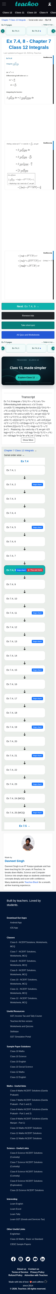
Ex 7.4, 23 (24, 784)
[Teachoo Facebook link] (13, 1259)
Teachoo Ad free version (21, 1021)
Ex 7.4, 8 (24, 570)
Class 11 (19, 12)
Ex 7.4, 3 (11, 498)
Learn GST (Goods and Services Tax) (27, 1219)
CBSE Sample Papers (20, 1244)
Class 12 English (18, 1077)
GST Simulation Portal (20, 1037)
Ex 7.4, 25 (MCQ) (24, 812)
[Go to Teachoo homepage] (26, 4)
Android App (16, 922)
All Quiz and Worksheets (28, 335)
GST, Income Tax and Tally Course (26, 1016)
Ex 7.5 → (24, 825)
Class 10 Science (18, 1056)
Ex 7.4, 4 (11, 513)
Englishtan (15, 1234)
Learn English (16, 1204)
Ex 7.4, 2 (24, 484)
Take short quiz (28, 325)
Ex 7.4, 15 (24, 670)
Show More (28, 440)
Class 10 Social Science (21, 1067)
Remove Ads (28, 316)
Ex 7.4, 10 (12, 598)
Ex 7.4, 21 (24, 755)
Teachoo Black (31, 882)
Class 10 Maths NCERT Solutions (26, 1128)
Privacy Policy (37, 1272)
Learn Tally (15, 1214)
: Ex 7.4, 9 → (28, 306)
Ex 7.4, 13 (24, 641)
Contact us (33, 1269)
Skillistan (14, 1031)
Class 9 (43, 12)
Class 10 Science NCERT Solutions (27, 1190)
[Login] (49, 4)
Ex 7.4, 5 (24, 527)
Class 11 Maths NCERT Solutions (26, 1133)
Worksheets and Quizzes (21, 1026)
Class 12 (7, 12)
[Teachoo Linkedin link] (42, 1259)
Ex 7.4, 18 (12, 712)
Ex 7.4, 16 (12, 684)
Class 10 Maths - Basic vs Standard (26, 1239)
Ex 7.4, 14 (12, 655)
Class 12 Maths (17, 1072)
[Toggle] (5, 4)
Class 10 (32, 12)
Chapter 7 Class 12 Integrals (14, 20)
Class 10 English (18, 1062)
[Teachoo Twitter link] (28, 1259)
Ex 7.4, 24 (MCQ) (16, 798)
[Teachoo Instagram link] (21, 1259)
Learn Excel (15, 1209)
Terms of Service (20, 1272)
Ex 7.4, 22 (12, 770)
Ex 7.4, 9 (11, 584)
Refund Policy (15, 1275)
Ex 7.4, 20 (12, 741)
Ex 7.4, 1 (11, 470)
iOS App (14, 928)
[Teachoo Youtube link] (35, 1259)
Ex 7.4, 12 (12, 627)
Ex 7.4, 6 (11, 541)
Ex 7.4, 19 (24, 727)
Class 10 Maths (17, 1051)
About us (21, 1269)
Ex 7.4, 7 (11, 556)
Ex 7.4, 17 (24, 698)
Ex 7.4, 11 (24, 613)
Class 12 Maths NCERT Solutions (26, 1138)
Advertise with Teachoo (36, 1275)
